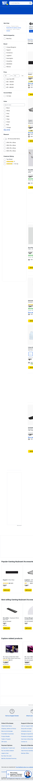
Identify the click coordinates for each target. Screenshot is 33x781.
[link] (8, 583)
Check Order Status (6, 726)
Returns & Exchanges (7, 731)
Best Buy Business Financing (8, 758)
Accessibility (4, 771)
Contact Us (24, 741)
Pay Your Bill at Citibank (7, 750)
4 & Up (16, 164)
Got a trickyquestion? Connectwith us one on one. (16, 774)
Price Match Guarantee (7, 733)
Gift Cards (4, 741)
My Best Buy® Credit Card (8, 748)
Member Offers (25, 753)
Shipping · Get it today (13, 29)
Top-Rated (9, 159)
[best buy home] (5, 3)
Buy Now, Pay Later (6, 756)
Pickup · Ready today (12, 26)
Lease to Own (5, 753)
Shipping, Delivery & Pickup (8, 728)
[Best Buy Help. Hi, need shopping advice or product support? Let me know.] (28, 774)
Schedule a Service (26, 731)
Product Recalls (5, 736)
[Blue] (30, 354)
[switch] (5, 139)
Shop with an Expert (26, 728)
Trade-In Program (6, 739)
